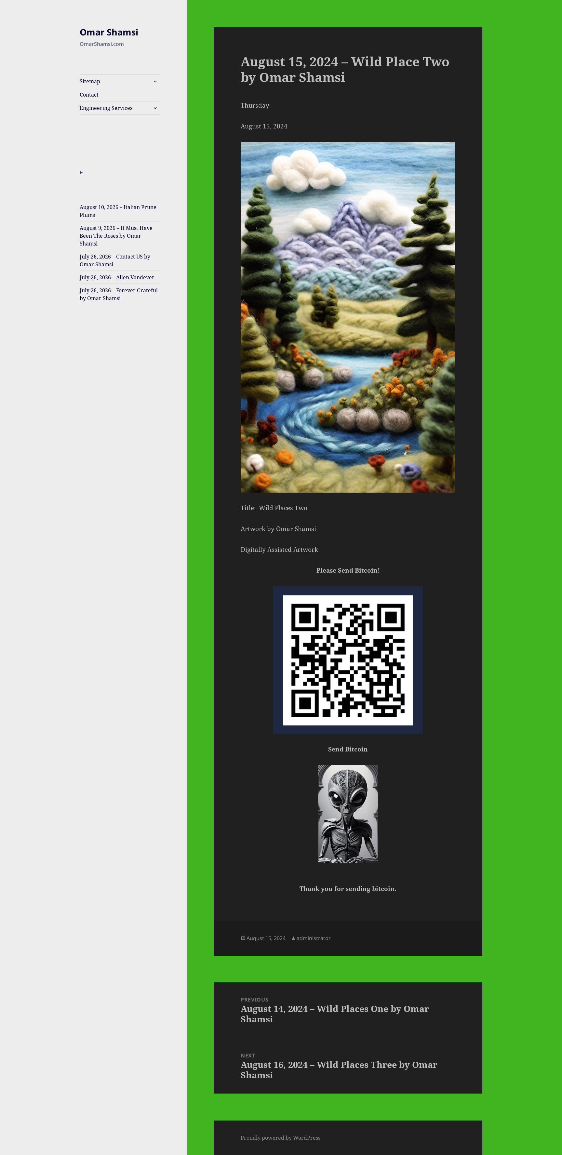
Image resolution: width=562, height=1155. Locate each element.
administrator (314, 938)
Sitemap (90, 81)
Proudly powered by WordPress (280, 1137)
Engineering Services (106, 108)
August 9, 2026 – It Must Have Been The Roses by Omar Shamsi (116, 235)
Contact (89, 94)
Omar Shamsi (109, 32)
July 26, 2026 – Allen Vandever (117, 277)
